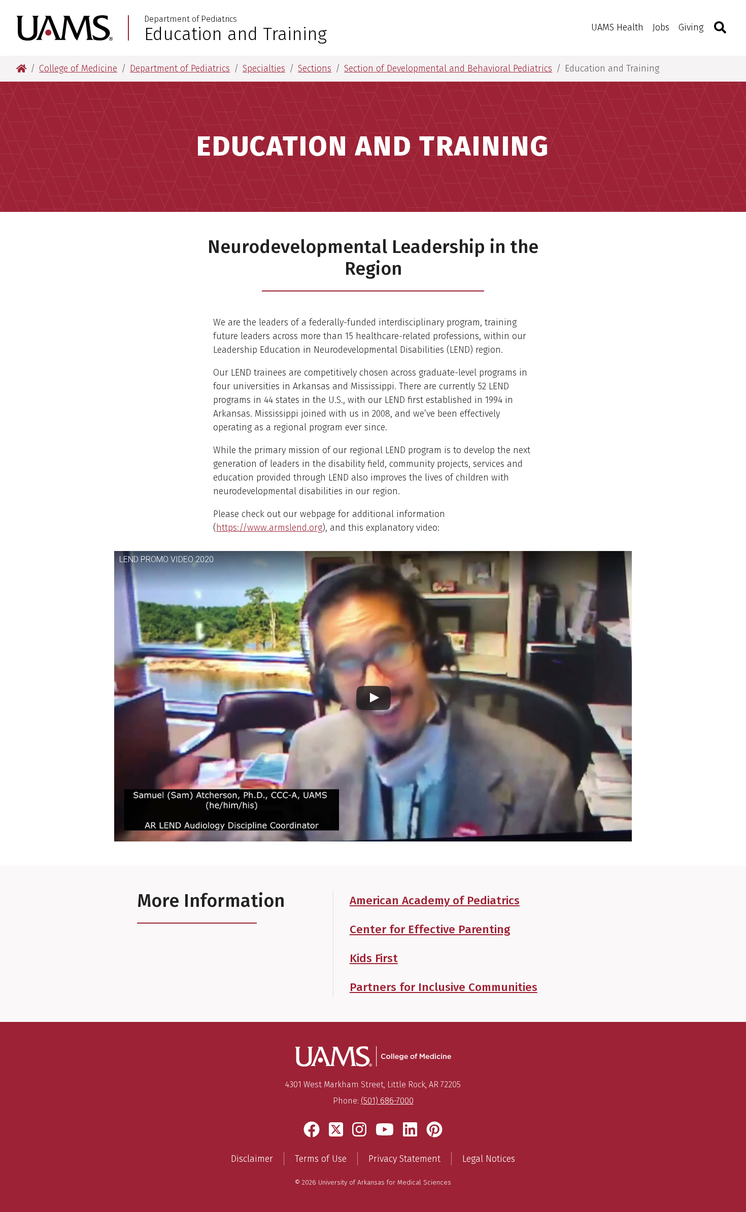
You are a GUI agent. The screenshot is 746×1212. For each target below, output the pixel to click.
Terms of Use (321, 1158)
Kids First (374, 958)
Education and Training (235, 34)
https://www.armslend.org (269, 527)
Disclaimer (252, 1158)
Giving (691, 27)
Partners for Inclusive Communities (443, 987)
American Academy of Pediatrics (435, 900)
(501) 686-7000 (387, 1101)
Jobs (661, 27)
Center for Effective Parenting (430, 929)
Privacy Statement (404, 1158)
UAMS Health (617, 27)
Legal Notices (488, 1158)
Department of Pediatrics (190, 19)
